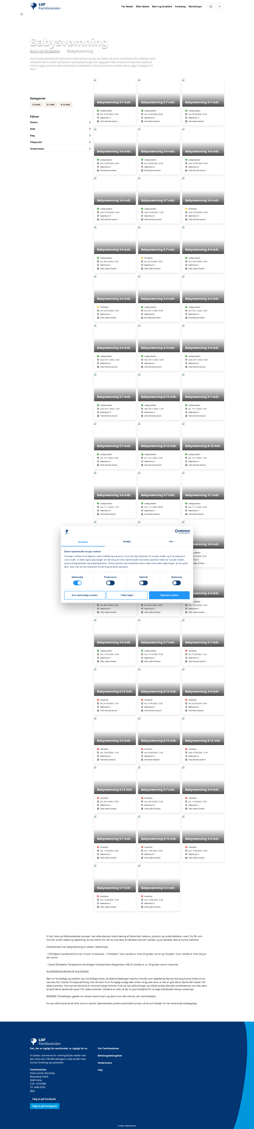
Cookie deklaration (127, 1125)
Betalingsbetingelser (110, 1055)
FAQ (100, 1070)
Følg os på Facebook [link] (44, 1099)
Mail (32, 1090)
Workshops (195, 6)
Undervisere (105, 1062)
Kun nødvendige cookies (85, 595)
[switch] (110, 583)
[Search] (211, 6)
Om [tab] (171, 541)
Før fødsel (127, 6)
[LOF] (51, 6)
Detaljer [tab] (127, 541)
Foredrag (180, 6)
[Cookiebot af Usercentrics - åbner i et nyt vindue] (177, 531)
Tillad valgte (127, 595)
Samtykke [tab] (83, 542)
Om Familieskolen (108, 1048)
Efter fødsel (142, 6)
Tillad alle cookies (169, 595)
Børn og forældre (162, 6)
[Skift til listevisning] (222, 74)
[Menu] (219, 6)
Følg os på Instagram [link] (44, 1106)
